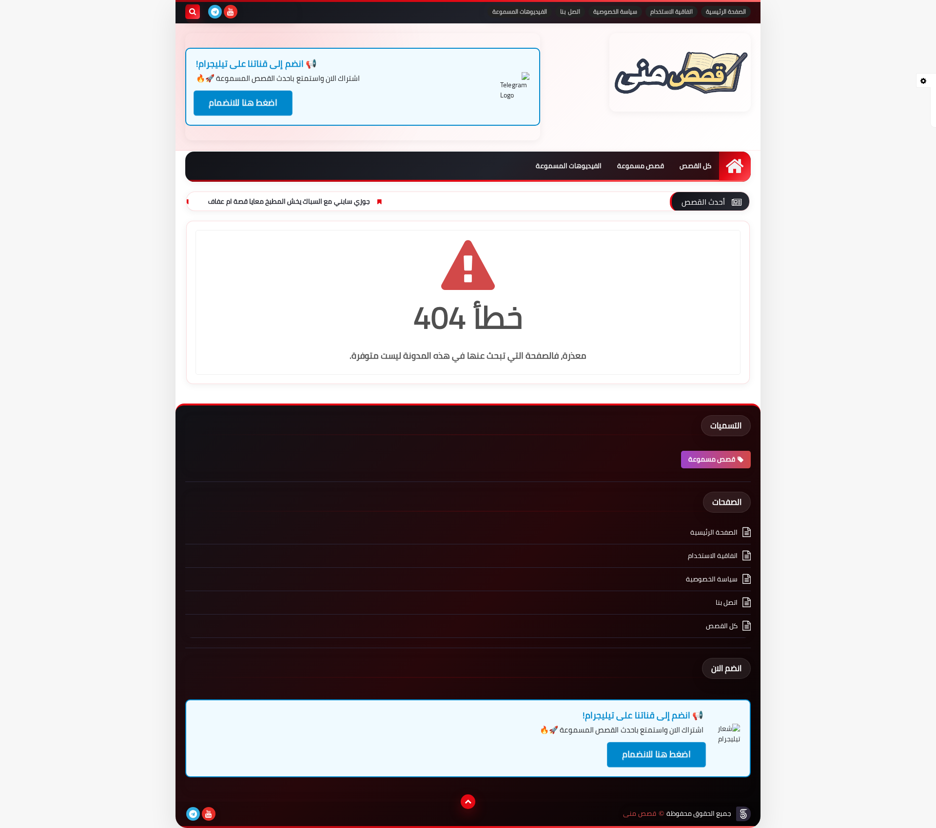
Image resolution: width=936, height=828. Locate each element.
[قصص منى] (680, 72)
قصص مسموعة (640, 165)
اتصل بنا (570, 11)
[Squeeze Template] (743, 814)
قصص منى (639, 814)
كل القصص (695, 165)
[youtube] (230, 12)
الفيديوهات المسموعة (519, 11)
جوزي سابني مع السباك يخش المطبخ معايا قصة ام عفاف (339, 201)
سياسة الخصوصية (615, 11)
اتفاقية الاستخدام (671, 11)
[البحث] (192, 11)
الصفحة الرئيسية (726, 11)
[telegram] (215, 12)
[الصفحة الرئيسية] (735, 166)
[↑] (468, 801)
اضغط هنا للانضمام (243, 103)
